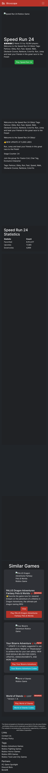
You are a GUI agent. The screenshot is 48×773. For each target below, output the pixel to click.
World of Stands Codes (24, 708)
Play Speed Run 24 (24, 62)
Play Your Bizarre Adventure (24, 664)
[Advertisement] (24, 93)
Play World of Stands (24, 703)
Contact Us (6, 736)
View (24, 609)
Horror (39, 643)
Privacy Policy (8, 738)
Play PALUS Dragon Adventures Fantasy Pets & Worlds (24, 614)
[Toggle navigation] (43, 3)
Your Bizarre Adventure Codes (24, 668)
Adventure (37, 593)
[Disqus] (24, 529)
